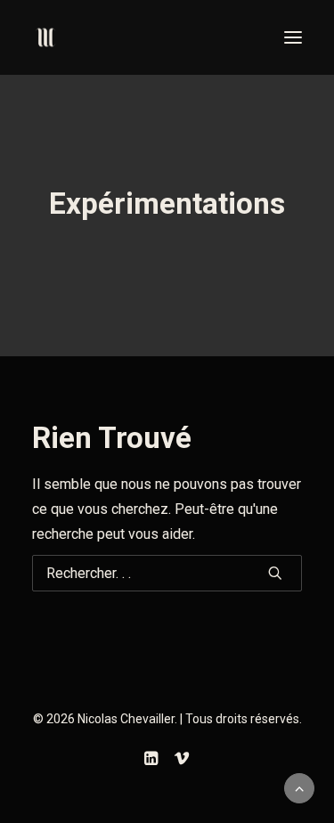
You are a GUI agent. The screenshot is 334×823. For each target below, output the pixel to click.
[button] (293, 37)
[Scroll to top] (299, 786)
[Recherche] (167, 573)
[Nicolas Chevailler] (45, 37)
